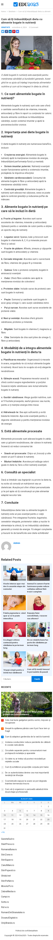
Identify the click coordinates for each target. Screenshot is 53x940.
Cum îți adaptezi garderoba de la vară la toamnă (27, 736)
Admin (16, 543)
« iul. (3, 832)
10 (5, 815)
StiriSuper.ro (7, 859)
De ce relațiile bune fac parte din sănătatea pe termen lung (37, 642)
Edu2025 (22, 935)
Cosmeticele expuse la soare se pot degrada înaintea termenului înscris (26, 782)
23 (48, 820)
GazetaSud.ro (7, 839)
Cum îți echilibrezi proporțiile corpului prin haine (27, 767)
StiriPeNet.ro (7, 881)
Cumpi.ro (5, 896)
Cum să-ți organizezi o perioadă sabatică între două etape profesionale (26, 790)
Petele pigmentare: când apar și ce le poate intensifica (14, 615)
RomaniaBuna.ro (9, 849)
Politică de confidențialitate (27, 931)
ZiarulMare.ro (7, 865)
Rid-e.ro (5, 907)
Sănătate (12, 12)
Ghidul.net (6, 875)
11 (12, 815)
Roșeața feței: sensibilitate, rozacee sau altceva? (37, 615)
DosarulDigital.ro (9, 917)
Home (3, 12)
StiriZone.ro (7, 854)
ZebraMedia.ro (8, 891)
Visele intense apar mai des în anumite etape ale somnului (14, 586)
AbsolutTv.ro (7, 886)
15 (41, 815)
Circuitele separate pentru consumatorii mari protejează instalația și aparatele (25, 752)
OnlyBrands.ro (8, 923)
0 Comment (33, 27)
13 (27, 815)
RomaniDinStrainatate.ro (13, 912)
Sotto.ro (5, 902)
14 (34, 815)
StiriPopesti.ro (8, 870)
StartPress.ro (7, 844)
